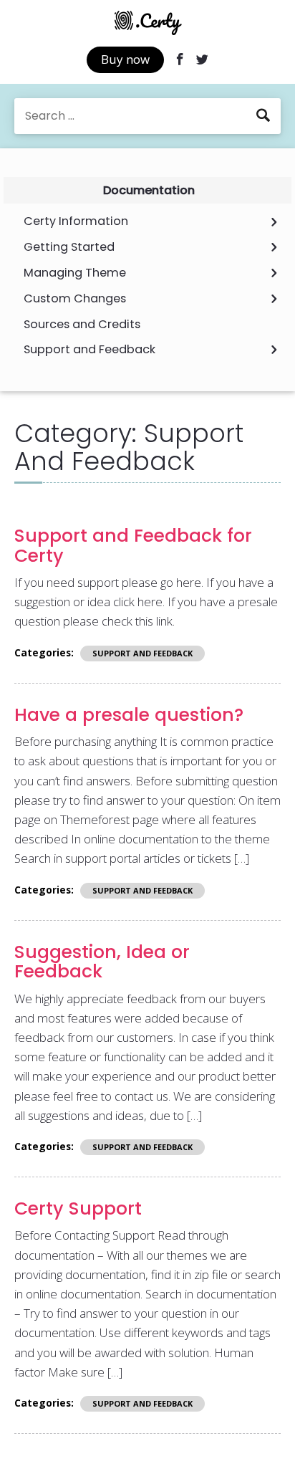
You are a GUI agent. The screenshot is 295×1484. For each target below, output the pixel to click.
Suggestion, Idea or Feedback (102, 962)
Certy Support (78, 1208)
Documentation (149, 190)
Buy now (125, 59)
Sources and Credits (82, 324)
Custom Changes (75, 299)
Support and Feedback (89, 350)
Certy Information (76, 221)
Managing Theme (75, 273)
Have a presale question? (128, 714)
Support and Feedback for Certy (133, 545)
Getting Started (69, 247)
